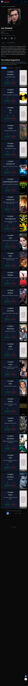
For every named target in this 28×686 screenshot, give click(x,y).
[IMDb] (11, 38)
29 (13, 389)
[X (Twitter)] (8, 38)
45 (7, 79)
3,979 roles (20, 61)
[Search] (21, 1)
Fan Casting (3, 6)
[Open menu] (25, 1)
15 (7, 262)
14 (7, 280)
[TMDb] (15, 38)
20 (7, 169)
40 (7, 115)
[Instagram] (2, 38)
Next (20, 513)
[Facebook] (5, 38)
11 (13, 243)
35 (7, 151)
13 (7, 334)
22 (7, 426)
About (3, 42)
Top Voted (4, 67)
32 (7, 97)
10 (13, 115)
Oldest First (18, 67)
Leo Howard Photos (11, 42)
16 (7, 206)
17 (7, 187)
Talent (8, 6)
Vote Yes (7, 100)
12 (13, 79)
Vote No (13, 100)
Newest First (10, 67)
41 (7, 389)
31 (7, 133)
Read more (3, 56)
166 (16, 513)
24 (7, 298)
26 (7, 243)
